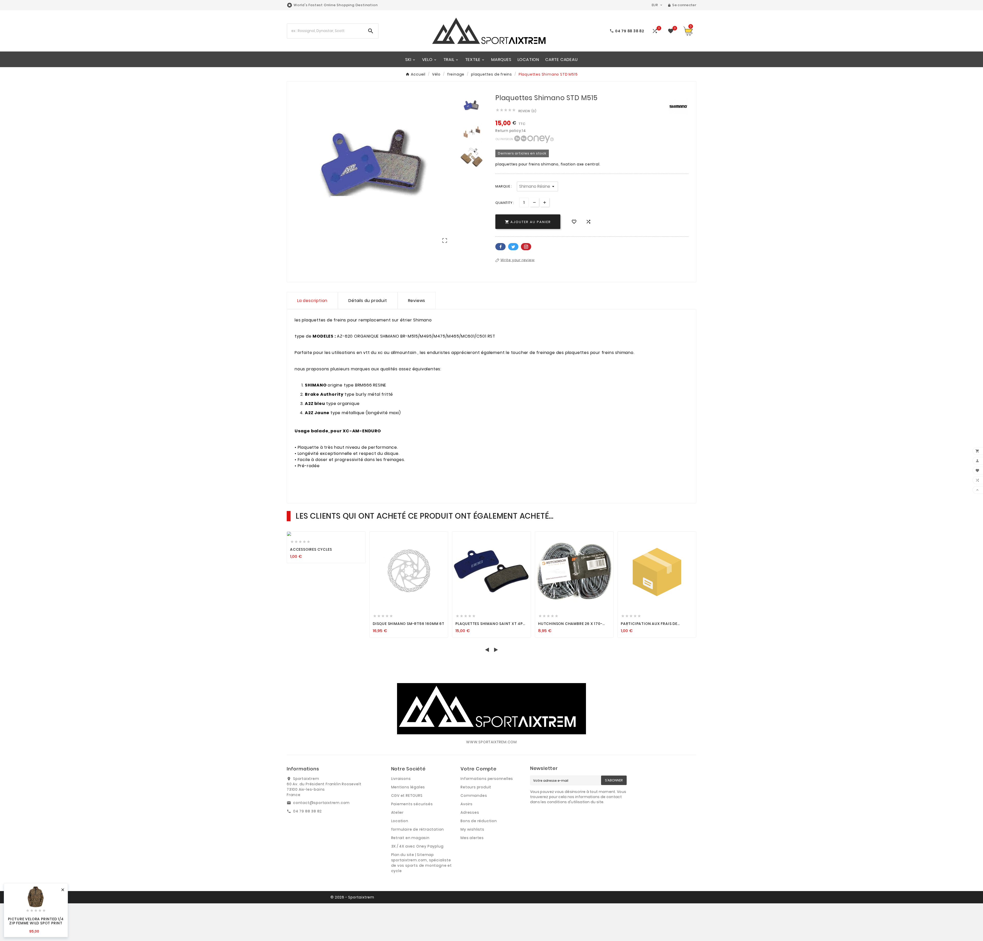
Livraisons (401, 778)
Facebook (500, 246)
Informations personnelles (487, 778)
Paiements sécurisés (412, 804)
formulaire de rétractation (417, 829)
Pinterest (526, 246)
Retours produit (476, 787)
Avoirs (467, 804)
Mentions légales (408, 787)
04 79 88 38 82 (307, 811)
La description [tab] (312, 301)
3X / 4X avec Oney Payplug (417, 846)
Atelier (397, 812)
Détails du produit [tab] (367, 301)
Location (399, 820)
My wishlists (472, 829)
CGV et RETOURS (407, 795)
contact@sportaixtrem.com (321, 802)
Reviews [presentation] (416, 301)
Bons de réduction (479, 820)
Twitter (513, 246)
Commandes (474, 795)
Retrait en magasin (410, 837)
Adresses (470, 812)
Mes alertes (472, 837)
